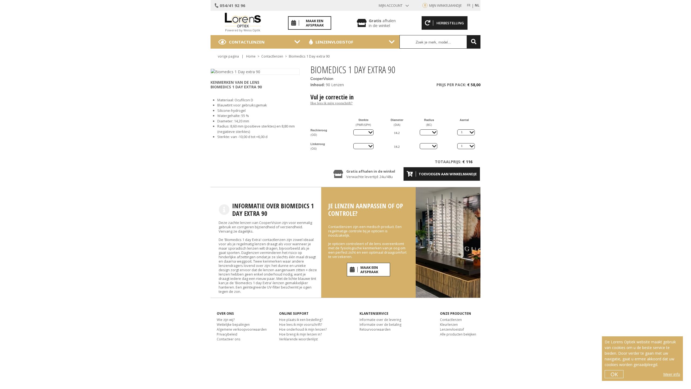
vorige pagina (228, 56)
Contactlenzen (247, 42)
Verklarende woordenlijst (298, 339)
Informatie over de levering (380, 319)
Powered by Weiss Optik (242, 30)
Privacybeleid (227, 334)
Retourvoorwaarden (375, 329)
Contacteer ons (228, 339)
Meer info (671, 374)
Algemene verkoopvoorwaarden (242, 329)
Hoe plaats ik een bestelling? (301, 319)
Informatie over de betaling (380, 324)
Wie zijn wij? (226, 319)
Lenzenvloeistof (334, 42)
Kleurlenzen (449, 324)
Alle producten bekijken (458, 334)
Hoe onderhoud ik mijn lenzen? (303, 329)
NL (477, 5)
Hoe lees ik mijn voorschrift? (331, 103)
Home (251, 56)
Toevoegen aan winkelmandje (448, 174)
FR (468, 5)
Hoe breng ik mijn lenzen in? (300, 334)
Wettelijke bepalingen (233, 324)
